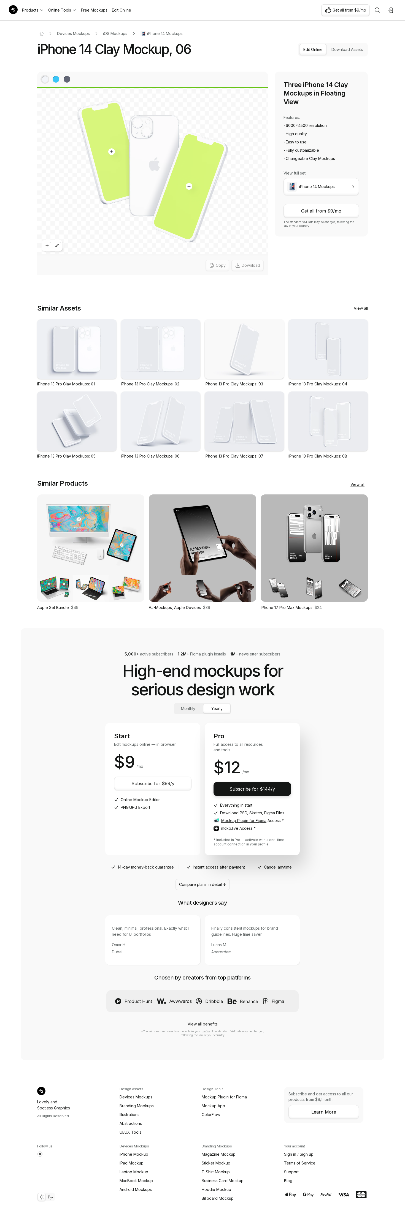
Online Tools (59, 10)
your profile (259, 844)
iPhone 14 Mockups (165, 33)
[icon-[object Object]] (377, 10)
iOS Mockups (115, 33)
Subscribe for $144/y (252, 789)
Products (30, 10)
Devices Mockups (73, 33)
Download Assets (347, 49)
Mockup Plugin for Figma (243, 820)
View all (361, 308)
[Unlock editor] (152, 174)
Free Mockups (94, 10)
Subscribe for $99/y (152, 783)
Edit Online (121, 10)
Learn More (323, 1112)
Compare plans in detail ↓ (202, 884)
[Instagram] (40, 1154)
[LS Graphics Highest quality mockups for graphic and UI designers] (13, 10)
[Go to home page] (41, 33)
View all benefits (203, 1024)
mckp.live (229, 828)
